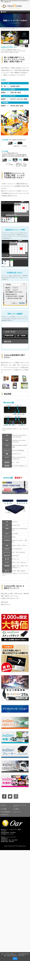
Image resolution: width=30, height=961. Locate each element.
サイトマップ (18, 811)
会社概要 (4, 809)
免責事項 (17, 809)
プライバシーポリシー (12, 955)
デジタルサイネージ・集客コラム (20, 806)
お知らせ (4, 805)
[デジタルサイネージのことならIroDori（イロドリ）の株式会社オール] (15, 8)
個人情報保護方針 (6, 811)
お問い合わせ (4, 602)
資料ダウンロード (5, 604)
